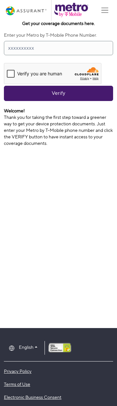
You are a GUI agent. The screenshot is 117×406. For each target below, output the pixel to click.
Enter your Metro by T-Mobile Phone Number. (50, 35)
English (26, 347)
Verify (58, 93)
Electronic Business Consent (32, 397)
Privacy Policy (18, 371)
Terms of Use (17, 384)
